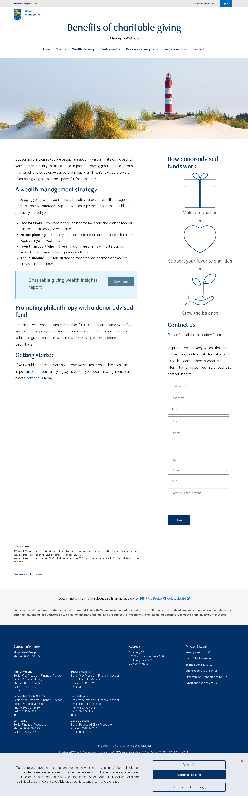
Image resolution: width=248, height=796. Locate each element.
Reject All (189, 765)
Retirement (110, 49)
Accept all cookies (189, 775)
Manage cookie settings (189, 787)
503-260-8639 (27, 687)
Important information (204, 3)
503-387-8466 (88, 707)
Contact (198, 49)
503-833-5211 (88, 683)
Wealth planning (83, 49)
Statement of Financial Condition (205, 677)
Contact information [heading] (27, 646)
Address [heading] (134, 646)
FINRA (171, 752)
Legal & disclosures (197, 658)
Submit (179, 520)
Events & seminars (175, 49)
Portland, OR (136, 652)
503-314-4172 (84, 711)
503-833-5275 (31, 728)
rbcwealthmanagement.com (25, 3)
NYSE (158, 752)
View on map (137, 664)
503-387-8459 (31, 707)
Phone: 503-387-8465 (27, 656)
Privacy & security (196, 652)
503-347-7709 (84, 687)
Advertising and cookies (200, 683)
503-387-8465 (31, 683)
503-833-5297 (88, 728)
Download (121, 282)
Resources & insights (140, 49)
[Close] (242, 761)
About (60, 49)
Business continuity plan (200, 670)
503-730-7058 (84, 732)
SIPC (183, 752)
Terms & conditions (197, 664)
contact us (34, 378)
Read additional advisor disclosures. (30, 574)
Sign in (225, 3)
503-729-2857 (27, 732)
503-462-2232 (27, 711)
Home (46, 49)
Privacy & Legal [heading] (196, 646)
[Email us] (15, 660)
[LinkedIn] (19, 691)
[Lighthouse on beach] (124, 98)
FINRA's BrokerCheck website (163, 598)
